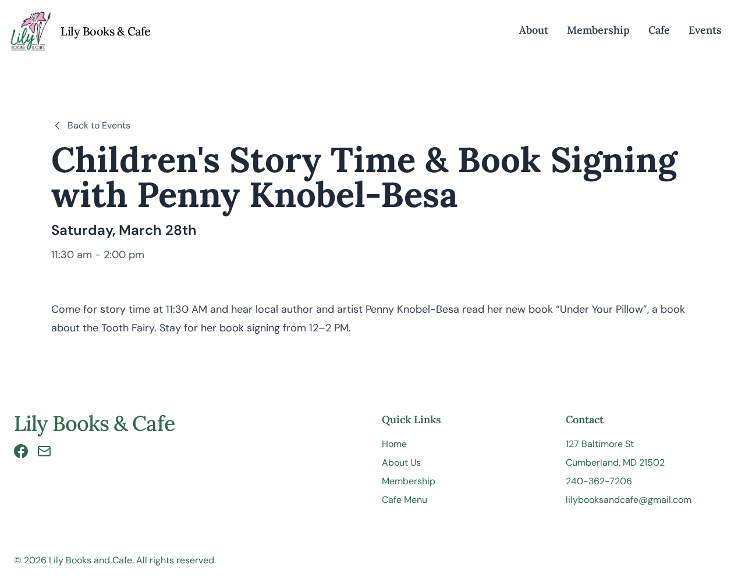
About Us (401, 462)
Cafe (659, 30)
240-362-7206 (599, 481)
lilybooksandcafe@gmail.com (628, 500)
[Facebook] (21, 451)
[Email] (44, 451)
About (533, 30)
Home (394, 444)
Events (705, 30)
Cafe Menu (404, 500)
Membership (598, 30)
